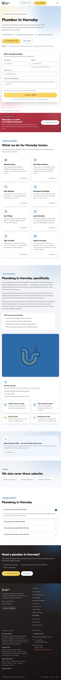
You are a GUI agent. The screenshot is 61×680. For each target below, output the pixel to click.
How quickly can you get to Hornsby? (14, 521)
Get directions (10, 452)
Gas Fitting (35, 603)
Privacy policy (45, 677)
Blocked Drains (36, 592)
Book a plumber (40, 3)
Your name (7, 60)
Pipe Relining (36, 598)
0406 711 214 (26, 3)
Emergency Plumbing (38, 601)
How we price (36, 622)
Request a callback (30, 95)
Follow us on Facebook (9, 608)
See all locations (7, 668)
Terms (51, 677)
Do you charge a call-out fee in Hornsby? (15, 509)
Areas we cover (10, 110)
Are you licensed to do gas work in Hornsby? (16, 534)
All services (35, 615)
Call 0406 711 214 (12, 41)
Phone (33, 60)
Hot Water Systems (38, 595)
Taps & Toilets (36, 609)
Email (8, 70)
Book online (27, 41)
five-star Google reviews (11, 46)
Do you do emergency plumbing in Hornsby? (16, 528)
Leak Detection (36, 606)
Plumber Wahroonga (27, 480)
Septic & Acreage (37, 612)
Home (3, 110)
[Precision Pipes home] (6, 3)
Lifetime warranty (37, 625)
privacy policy (44, 99)
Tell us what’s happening (11, 78)
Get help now (36, 619)
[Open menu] (57, 3)
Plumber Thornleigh (44, 480)
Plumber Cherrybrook (9, 480)
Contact (57, 677)
